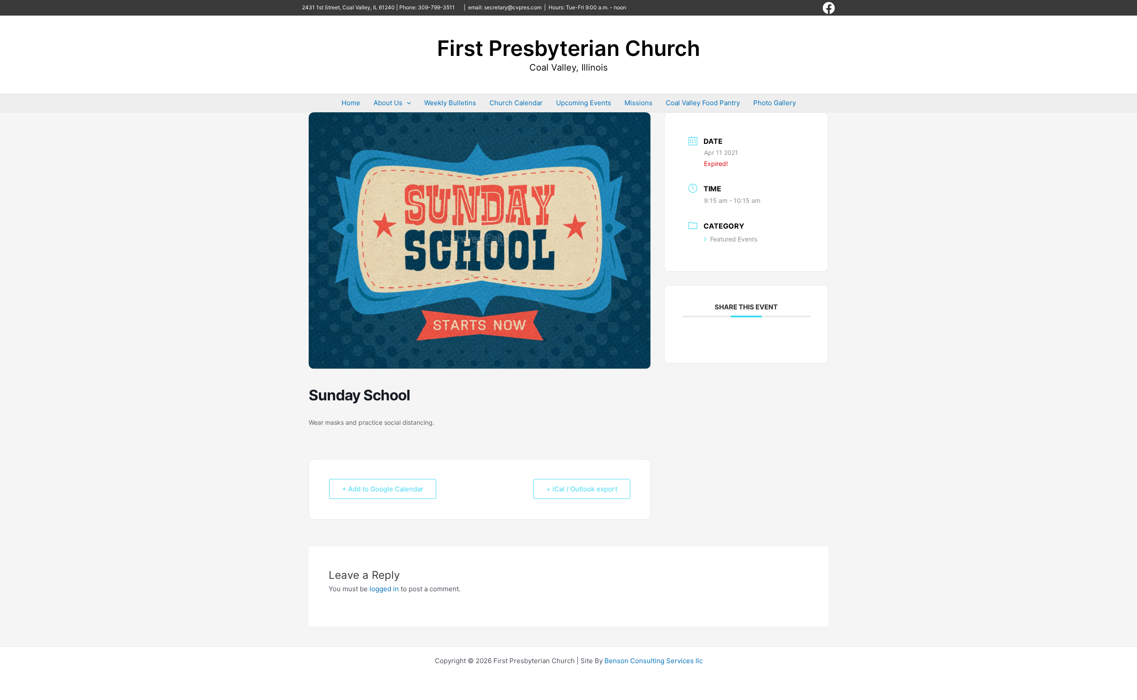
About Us (388, 103)
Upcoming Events (583, 103)
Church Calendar (516, 103)
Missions (638, 103)
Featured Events (733, 239)
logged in (384, 589)
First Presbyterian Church (568, 48)
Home (351, 103)
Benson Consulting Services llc (653, 660)
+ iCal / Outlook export (581, 489)
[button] (406, 103)
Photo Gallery (774, 103)
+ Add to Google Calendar (382, 489)
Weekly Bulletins (450, 103)
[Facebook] (829, 8)
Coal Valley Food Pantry (703, 103)
